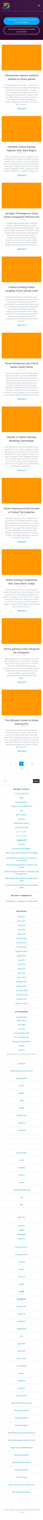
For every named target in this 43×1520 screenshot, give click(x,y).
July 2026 (21, 916)
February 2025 (21, 982)
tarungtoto (21, 1299)
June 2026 (21, 921)
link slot (21, 1269)
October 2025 (21, 947)
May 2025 (21, 969)
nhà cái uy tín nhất (21, 827)
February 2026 (21, 938)
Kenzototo (21, 1130)
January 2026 (21, 943)
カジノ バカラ (22, 831)
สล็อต (21, 798)
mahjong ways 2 (21, 802)
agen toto (21, 1217)
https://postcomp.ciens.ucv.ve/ (21, 1071)
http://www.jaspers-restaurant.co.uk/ (21, 1433)
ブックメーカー (21, 836)
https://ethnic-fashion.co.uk (21, 1403)
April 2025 (21, 973)
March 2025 (21, 977)
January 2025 (21, 986)
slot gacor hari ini (21, 1247)
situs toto (21, 844)
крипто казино (21, 815)
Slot (21, 1205)
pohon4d (21, 1262)
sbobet (21, 1046)
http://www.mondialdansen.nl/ (21, 1447)
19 (23, 769)
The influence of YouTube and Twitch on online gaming (21, 21)
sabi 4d (21, 1373)
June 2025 (21, 964)
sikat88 (21, 1108)
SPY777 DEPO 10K (21, 793)
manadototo (21, 1329)
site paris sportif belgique (21, 848)
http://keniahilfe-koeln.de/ (21, 1462)
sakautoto (21, 1321)
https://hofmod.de (21, 1470)
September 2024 (21, 1003)
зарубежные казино (21, 823)
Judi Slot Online (21, 1395)
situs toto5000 (21, 1153)
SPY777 (21, 1086)
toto (21, 810)
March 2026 (21, 934)
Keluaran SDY (22, 1306)
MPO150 (21, 1050)
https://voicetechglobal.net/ (21, 806)
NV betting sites (21, 1078)
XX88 (21, 1100)
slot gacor (21, 1063)
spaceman (21, 1343)
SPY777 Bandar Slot (21, 1037)
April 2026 (21, 930)
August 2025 (21, 956)
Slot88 (21, 1284)
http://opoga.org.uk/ (21, 1410)
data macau (21, 1020)
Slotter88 (21, 1168)
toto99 (21, 1160)
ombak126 (21, 1381)
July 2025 (21, 960)
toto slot (21, 1029)
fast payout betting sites (21, 1492)
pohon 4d (21, 1314)
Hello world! (32, 901)
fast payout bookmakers (21, 1041)
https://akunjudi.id (21, 1418)
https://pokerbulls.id (21, 1455)
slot (21, 1197)
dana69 (21, 1093)
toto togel (21, 1024)
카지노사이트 (21, 1358)
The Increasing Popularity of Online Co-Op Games (21, 30)
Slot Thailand (21, 1366)
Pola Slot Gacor (21, 1477)
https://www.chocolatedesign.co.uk (21, 1485)
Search (36, 781)
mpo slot (21, 1277)
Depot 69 (21, 1239)
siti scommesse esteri (21, 1033)
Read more (21, 108)
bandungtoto (21, 1234)
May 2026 (21, 925)
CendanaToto (21, 1115)
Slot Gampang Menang (21, 1190)
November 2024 (21, 995)
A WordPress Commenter (15, 901)
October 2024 (21, 999)
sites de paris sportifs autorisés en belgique (22, 853)
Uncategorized (21, 1017)
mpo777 (21, 1175)
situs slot (21, 819)
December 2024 (22, 990)
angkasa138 (21, 840)
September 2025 (21, 951)
